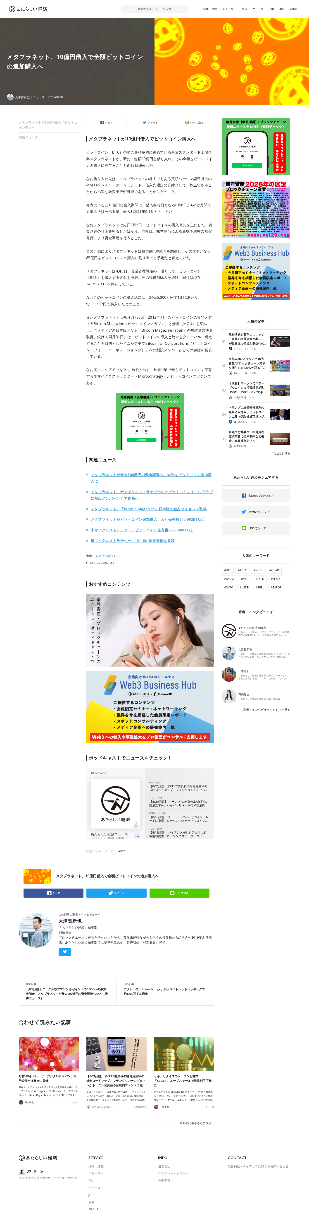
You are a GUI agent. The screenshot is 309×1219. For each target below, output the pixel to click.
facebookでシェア (261, 496)
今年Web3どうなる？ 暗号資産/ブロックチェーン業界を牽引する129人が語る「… (247, 363)
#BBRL (260, 587)
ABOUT (295, 9)
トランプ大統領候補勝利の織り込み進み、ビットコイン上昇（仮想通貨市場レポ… (247, 411)
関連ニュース (28, 137)
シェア (109, 122)
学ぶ (244, 9)
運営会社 (164, 1166)
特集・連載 (210, 9)
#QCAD (274, 570)
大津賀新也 (70, 921)
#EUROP (276, 587)
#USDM (229, 579)
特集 (254, 349)
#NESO (275, 579)
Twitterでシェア (259, 512)
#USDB (244, 587)
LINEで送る (197, 122)
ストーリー (229, 9)
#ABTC (242, 570)
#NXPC (228, 587)
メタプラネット (105, 556)
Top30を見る (281, 453)
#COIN (260, 579)
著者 (282, 9)
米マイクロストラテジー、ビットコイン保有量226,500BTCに (142, 530)
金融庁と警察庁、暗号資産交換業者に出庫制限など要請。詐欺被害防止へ (246, 436)
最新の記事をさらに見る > (196, 1123)
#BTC (122, 851)
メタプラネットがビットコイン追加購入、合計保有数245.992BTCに (147, 519)
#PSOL (244, 579)
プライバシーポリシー (173, 1173)
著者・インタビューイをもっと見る (266, 710)
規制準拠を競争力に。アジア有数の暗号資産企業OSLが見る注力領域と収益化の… (247, 338)
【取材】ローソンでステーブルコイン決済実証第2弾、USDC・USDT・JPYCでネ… (247, 387)
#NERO (258, 570)
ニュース (258, 9)
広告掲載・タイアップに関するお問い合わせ (258, 1166)
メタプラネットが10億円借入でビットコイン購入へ (48, 125)
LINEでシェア (257, 528)
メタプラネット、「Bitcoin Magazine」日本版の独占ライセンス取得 (149, 508)
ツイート (153, 122)
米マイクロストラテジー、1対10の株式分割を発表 (133, 540)
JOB (271, 9)
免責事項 (164, 1180)
